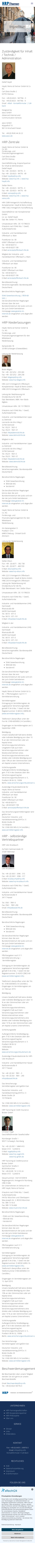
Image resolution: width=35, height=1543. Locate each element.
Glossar (9, 1429)
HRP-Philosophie (12, 1415)
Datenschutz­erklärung (14, 1468)
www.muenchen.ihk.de (18, 1208)
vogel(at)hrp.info (14, 1151)
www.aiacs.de (7, 136)
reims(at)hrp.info (14, 193)
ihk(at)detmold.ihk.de (16, 432)
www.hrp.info (14, 179)
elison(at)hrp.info (14, 569)
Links (8, 1431)
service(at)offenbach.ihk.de (18, 250)
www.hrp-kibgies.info (17, 380)
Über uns (9, 1418)
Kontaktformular (13, 1453)
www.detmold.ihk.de (17, 435)
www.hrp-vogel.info (16, 1154)
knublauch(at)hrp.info (16, 879)
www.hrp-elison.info (17, 571)
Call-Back (24, 1453)
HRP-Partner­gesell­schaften (16, 1410)
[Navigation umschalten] (32, 3)
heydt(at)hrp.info (14, 176)
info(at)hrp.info (20, 1450)
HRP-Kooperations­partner (16, 1413)
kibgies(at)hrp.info (15, 377)
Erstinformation (12, 1473)
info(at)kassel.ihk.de (15, 908)
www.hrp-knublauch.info (19, 881)
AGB (7, 1466)
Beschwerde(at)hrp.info (16, 1383)
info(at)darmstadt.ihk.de (17, 619)
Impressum (10, 1471)
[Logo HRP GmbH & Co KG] (11, 3)
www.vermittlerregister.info (13, 713)
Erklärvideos (10, 1434)
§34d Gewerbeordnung (11, 295)
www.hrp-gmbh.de (16, 1156)
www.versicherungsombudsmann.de (16, 1052)
